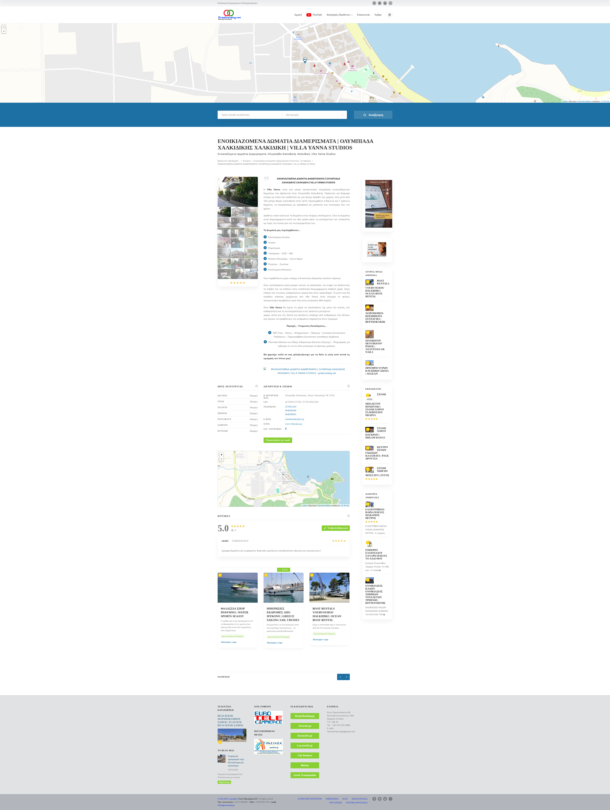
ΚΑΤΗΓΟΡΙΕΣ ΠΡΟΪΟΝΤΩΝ (310, 799)
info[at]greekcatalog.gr (226, 805)
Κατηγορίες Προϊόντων (338, 14)
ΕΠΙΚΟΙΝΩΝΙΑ (332, 799)
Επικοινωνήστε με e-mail (278, 440)
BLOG (345, 799)
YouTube (317, 14)
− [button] (4, 31)
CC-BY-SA (605, 101)
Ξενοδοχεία (305, 161)
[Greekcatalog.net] (229, 14)
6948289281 (290, 414)
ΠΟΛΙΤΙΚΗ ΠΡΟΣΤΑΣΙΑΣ (357, 803)
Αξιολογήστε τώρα (228, 642)
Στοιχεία (247, 161)
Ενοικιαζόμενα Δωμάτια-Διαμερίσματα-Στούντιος (276, 161)
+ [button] (4, 26)
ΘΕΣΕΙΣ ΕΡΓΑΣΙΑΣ (360, 799)
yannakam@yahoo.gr (294, 419)
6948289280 (290, 410)
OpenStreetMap (584, 101)
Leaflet (564, 101)
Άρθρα (377, 14)
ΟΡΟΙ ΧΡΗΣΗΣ (335, 803)
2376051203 (290, 407)
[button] (389, 14)
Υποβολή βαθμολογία (338, 528)
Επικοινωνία (363, 14)
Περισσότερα (224, 782)
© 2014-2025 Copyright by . (238, 799)
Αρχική (298, 14)
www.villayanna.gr (293, 424)
